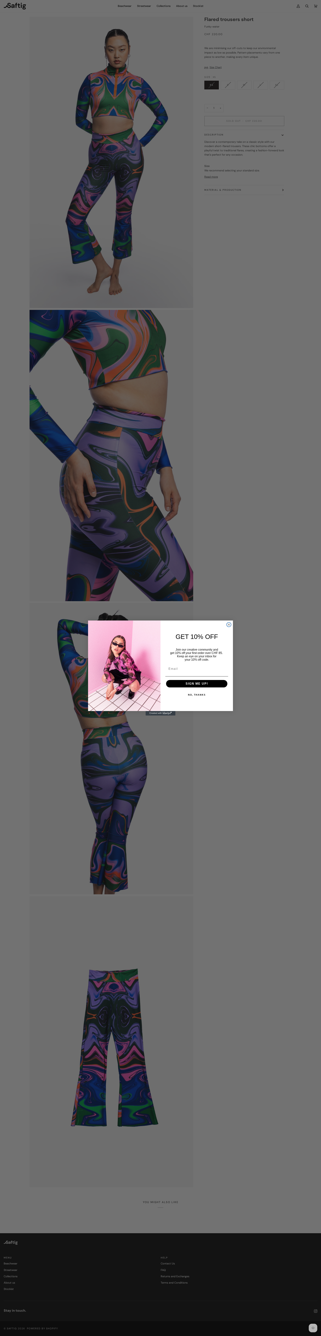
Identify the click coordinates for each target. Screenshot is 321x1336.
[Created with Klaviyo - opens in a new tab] (160, 713)
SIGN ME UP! (197, 683)
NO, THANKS (197, 695)
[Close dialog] (229, 624)
